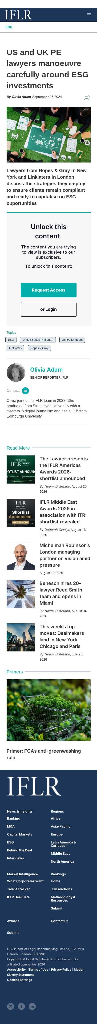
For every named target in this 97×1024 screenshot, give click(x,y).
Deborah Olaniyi (56, 530)
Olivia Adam (46, 369)
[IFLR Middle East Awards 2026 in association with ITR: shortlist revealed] (21, 513)
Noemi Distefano (57, 486)
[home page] (18, 14)
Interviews (15, 858)
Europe (57, 834)
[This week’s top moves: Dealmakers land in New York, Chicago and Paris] (21, 637)
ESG (9, 27)
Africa (56, 818)
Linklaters (15, 348)
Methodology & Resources (63, 898)
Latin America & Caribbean (63, 844)
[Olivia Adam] (18, 372)
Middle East (60, 853)
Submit (56, 908)
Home (55, 881)
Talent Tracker (18, 889)
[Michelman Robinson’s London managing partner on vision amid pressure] (21, 556)
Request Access (48, 290)
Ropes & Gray (39, 348)
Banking (13, 818)
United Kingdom (72, 339)
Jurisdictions (61, 889)
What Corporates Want (25, 881)
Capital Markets (19, 834)
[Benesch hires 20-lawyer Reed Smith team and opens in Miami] (21, 594)
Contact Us (60, 921)
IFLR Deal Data (18, 897)
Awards (13, 921)
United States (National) (38, 339)
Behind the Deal (19, 850)
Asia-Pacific (60, 826)
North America (62, 861)
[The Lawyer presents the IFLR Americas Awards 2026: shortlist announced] (21, 469)
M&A (11, 826)
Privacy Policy (61, 969)
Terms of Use (38, 969)
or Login (48, 309)
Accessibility (16, 969)
